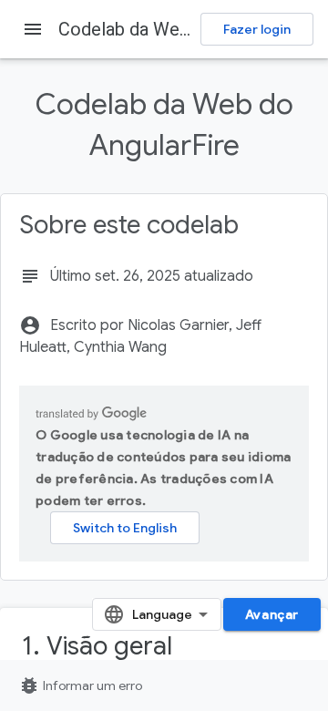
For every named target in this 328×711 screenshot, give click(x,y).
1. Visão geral (97, 646)
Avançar (272, 614)
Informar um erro (80, 685)
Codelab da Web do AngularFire (185, 29)
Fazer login (257, 29)
